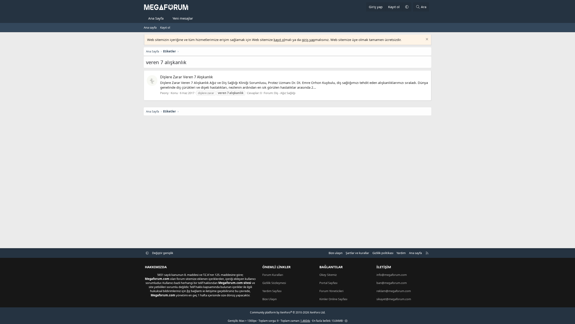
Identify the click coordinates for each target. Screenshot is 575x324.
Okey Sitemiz (328, 275)
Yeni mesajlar (182, 18)
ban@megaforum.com (391, 283)
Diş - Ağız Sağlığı (284, 93)
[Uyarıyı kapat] (426, 39)
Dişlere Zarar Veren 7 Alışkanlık (186, 76)
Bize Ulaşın (269, 299)
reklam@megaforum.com (393, 291)
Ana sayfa (150, 27)
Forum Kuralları (272, 275)
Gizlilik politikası (382, 253)
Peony (164, 93)
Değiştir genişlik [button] (162, 253)
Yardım (401, 253)
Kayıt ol (165, 27)
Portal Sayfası (328, 283)
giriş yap (308, 39)
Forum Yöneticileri (331, 291)
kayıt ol (279, 39)
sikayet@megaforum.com (393, 299)
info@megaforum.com (391, 275)
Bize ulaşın (336, 253)
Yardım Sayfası (271, 291)
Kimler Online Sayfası (333, 299)
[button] (406, 6)
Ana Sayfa (156, 18)
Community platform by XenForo (287, 312)
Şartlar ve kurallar (357, 253)
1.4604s (305, 321)
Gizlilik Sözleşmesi (274, 283)
